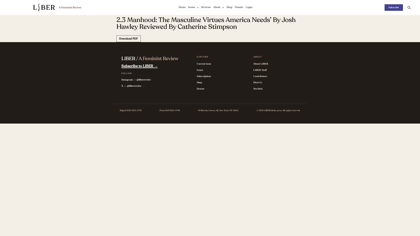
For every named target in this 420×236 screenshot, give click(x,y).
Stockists (258, 88)
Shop (229, 7)
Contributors (260, 76)
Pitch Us (257, 82)
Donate (239, 7)
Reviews (206, 7)
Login (249, 7)
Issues (191, 7)
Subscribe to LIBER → (139, 66)
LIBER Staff (260, 70)
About (216, 7)
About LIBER (260, 63)
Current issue (204, 63)
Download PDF (128, 38)
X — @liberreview (131, 86)
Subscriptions (204, 76)
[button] (409, 7)
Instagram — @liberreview (136, 79)
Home (182, 7)
